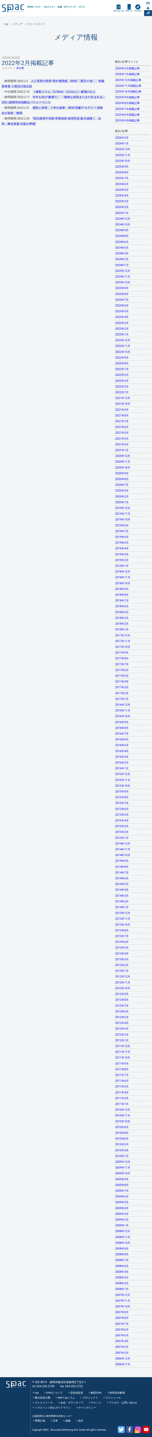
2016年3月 (122, 756)
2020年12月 (122, 455)
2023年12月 (122, 270)
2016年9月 (122, 722)
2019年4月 (122, 548)
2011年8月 (122, 1069)
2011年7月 (122, 1075)
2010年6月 (122, 1138)
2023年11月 (122, 276)
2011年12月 (122, 1046)
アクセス (137, 11)
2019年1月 (122, 565)
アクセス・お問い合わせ (123, 1402)
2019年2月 (122, 560)
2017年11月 (122, 641)
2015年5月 (122, 814)
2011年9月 (122, 1063)
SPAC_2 (16, 1384)
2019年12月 (122, 508)
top (37, 1392)
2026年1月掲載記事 (127, 74)
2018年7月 (122, 600)
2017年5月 (122, 675)
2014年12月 (122, 843)
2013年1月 (122, 970)
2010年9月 (122, 1127)
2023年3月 (122, 323)
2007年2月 (122, 1352)
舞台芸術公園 (42, 1397)
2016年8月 (122, 727)
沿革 (55, 1420)
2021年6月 (122, 427)
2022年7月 (122, 369)
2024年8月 (122, 236)
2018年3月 (122, 618)
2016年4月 (122, 751)
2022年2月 (122, 386)
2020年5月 (122, 490)
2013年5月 (122, 947)
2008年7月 (122, 1260)
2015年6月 (122, 809)
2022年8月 (122, 363)
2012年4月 (122, 1023)
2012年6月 (122, 1011)
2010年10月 (122, 1121)
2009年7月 (122, 1190)
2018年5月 (122, 612)
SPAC (13, 8)
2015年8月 (122, 797)
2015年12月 (122, 774)
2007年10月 (122, 1306)
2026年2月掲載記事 (127, 68)
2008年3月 (122, 1277)
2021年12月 (122, 398)
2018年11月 (122, 577)
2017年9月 (122, 652)
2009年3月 (122, 1213)
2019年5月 (122, 542)
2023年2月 (122, 328)
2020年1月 (122, 502)
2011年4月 (122, 1092)
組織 (67, 1420)
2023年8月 (122, 294)
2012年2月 (122, 1034)
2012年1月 (122, 1040)
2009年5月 (122, 1202)
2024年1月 (122, 265)
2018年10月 (122, 583)
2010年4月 (122, 1150)
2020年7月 (122, 484)
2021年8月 (122, 415)
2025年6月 (122, 184)
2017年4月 (122, 681)
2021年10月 (122, 403)
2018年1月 (122, 629)
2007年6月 (122, 1329)
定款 (80, 1420)
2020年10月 (122, 467)
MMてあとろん (66, 1397)
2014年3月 (122, 895)
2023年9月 (122, 288)
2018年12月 (122, 571)
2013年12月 (122, 913)
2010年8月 (122, 1132)
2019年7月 (122, 531)
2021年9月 (122, 409)
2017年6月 (122, 670)
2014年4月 (122, 889)
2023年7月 (122, 299)
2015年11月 (122, 780)
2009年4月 (122, 1208)
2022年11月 (122, 346)
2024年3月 (122, 253)
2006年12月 (122, 1358)
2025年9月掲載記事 (127, 97)
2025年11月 (122, 155)
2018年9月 (122, 589)
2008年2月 (122, 1283)
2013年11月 (122, 918)
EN (148, 3)
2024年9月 (122, 230)
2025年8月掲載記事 (127, 103)
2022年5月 (122, 374)
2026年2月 (122, 137)
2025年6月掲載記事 (127, 114)
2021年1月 (122, 450)
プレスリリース (44, 1402)
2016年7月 (122, 733)
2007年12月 (122, 1295)
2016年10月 (122, 716)
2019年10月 (122, 519)
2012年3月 (122, 1028)
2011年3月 (122, 1098)
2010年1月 (122, 1156)
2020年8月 (122, 479)
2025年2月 (122, 207)
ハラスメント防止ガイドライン (53, 1407)
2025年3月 (122, 201)
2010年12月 (122, 1109)
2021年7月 (122, 421)
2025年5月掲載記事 (127, 120)
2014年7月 (122, 872)
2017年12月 (122, 635)
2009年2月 (122, 1219)
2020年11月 (122, 461)
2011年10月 (122, 1057)
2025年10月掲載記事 (128, 91)
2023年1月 (122, 334)
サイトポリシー (87, 1407)
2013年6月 (122, 941)
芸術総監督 (76, 1392)
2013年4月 (122, 953)
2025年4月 (122, 195)
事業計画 (40, 1420)
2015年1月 (122, 837)
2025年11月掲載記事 (128, 85)
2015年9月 (122, 791)
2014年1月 (122, 907)
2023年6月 (122, 305)
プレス (81, 7)
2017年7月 (122, 664)
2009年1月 (122, 1225)
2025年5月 (122, 189)
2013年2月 (122, 965)
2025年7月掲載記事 (127, 109)
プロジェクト (49, 7)
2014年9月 (122, 860)
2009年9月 (122, 1179)
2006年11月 (122, 1364)
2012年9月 (122, 994)
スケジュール (118, 11)
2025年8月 (122, 172)
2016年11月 (122, 710)
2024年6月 (122, 241)
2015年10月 (122, 785)
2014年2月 (122, 901)
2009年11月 (122, 1167)
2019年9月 (122, 525)
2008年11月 (122, 1237)
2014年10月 (122, 855)
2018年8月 (122, 594)
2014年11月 (122, 849)
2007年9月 (122, 1312)
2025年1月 (122, 213)
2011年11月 (122, 1051)
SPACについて (34, 7)
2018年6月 (122, 606)
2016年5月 (122, 745)
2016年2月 (122, 762)
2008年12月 (122, 1231)
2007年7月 (122, 1323)
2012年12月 (122, 976)
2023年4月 (122, 317)
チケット (129, 11)
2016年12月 (122, 704)
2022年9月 (122, 357)
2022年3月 (122, 380)
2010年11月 (122, 1115)
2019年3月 (122, 554)
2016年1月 (122, 768)
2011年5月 (122, 1086)
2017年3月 (122, 687)
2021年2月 (122, 444)
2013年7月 (122, 936)
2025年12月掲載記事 (128, 80)
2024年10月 (122, 224)
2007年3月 (122, 1346)
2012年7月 (122, 1005)
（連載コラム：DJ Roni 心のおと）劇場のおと (64, 92)
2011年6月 (122, 1080)
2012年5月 (122, 1017)
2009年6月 (122, 1196)
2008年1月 (122, 1289)
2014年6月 (122, 878)
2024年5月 (122, 247)
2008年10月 (122, 1242)
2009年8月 (122, 1185)
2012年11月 (122, 982)
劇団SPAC (96, 1392)
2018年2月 (122, 623)
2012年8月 (122, 999)
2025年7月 (122, 178)
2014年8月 (122, 866)
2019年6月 (122, 537)
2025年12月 (122, 149)
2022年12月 (122, 340)
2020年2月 (122, 496)
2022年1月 (122, 392)
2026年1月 (122, 143)
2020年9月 (122, 473)
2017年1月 (122, 699)
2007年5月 (122, 1335)
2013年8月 (122, 930)
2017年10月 (122, 646)
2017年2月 (122, 693)
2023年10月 (122, 282)
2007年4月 (122, 1341)
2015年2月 (122, 832)
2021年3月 (122, 438)
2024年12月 (122, 218)
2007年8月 (122, 1318)
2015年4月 (122, 820)
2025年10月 (122, 160)
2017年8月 (122, 658)
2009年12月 (122, 1161)
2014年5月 (122, 884)
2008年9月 (122, 1248)
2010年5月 (122, 1144)
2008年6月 (122, 1266)
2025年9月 (122, 166)
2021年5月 (122, 432)
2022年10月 (122, 351)
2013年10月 (122, 924)
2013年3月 (122, 959)
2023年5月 (122, 311)
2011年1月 (122, 1104)
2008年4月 (122, 1271)
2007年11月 (122, 1300)
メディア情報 (76, 37)
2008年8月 (122, 1254)
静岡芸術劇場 (117, 1392)
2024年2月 (122, 259)
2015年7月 (122, 803)
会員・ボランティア (67, 7)
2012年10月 (122, 988)
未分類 (20, 68)
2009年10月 (122, 1173)
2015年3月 (122, 826)
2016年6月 (122, 739)
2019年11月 (122, 513)
